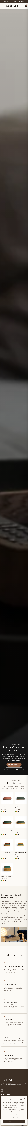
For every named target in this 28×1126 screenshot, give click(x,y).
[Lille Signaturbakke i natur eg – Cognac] (17, 858)
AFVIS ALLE (14, 1117)
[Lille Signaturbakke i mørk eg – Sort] (5, 858)
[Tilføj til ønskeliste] (11, 794)
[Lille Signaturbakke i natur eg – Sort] (18, 858)
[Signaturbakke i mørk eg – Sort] (5, 834)
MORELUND (12, 5)
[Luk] (24, 1098)
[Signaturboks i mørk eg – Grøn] (1, 880)
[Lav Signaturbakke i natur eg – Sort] (18, 811)
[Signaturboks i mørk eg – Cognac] (3, 880)
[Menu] (2, 6)
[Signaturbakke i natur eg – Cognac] (17, 834)
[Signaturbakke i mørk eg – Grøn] (1, 834)
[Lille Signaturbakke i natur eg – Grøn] (15, 858)
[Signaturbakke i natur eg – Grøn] (15, 834)
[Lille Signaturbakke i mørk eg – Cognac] (3, 858)
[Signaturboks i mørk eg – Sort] (5, 880)
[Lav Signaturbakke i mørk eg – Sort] (5, 811)
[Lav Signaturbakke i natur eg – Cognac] (17, 811)
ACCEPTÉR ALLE (14, 1121)
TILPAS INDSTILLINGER (14, 1114)
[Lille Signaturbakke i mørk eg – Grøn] (1, 858)
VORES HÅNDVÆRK (14, 769)
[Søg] (23, 6)
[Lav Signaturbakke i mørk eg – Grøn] (1, 811)
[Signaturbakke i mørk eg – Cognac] (3, 834)
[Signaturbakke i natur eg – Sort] (18, 834)
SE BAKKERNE (14, 764)
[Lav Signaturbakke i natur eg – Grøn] (15, 811)
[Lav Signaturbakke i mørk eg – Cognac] (3, 811)
